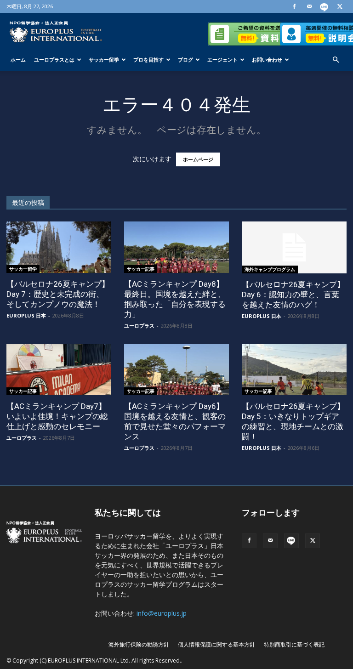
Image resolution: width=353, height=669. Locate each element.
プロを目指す (148, 59)
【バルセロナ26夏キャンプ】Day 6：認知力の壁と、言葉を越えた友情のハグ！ (293, 294)
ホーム (18, 59)
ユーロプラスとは (54, 59)
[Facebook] (294, 6)
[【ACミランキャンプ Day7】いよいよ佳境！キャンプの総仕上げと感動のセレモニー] (58, 370)
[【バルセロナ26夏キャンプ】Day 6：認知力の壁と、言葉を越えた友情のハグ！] (294, 247)
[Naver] (324, 6)
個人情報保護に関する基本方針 (216, 644)
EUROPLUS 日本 (26, 315)
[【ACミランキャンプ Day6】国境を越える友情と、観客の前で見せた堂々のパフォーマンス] (176, 370)
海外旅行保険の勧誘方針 (138, 644)
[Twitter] (340, 6)
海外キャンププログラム (270, 269)
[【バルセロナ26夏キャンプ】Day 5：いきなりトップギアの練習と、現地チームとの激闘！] (294, 370)
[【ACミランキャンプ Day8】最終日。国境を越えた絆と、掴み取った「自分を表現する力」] (176, 247)
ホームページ (198, 159)
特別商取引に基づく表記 (294, 644)
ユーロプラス (139, 325)
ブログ (185, 59)
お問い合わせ (267, 59)
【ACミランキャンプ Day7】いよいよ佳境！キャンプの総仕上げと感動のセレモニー (57, 416)
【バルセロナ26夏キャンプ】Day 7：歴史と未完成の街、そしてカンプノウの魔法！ (57, 294)
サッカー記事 (140, 269)
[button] (336, 60)
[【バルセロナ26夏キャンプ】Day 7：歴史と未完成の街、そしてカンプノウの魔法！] (58, 247)
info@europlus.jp (162, 613)
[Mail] (309, 6)
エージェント (222, 59)
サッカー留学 (104, 59)
